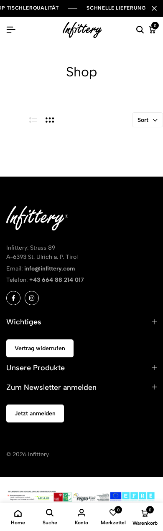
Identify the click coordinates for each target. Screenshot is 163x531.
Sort (143, 120)
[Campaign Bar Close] (154, 8)
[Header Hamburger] (10, 30)
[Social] (13, 298)
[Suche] (140, 30)
